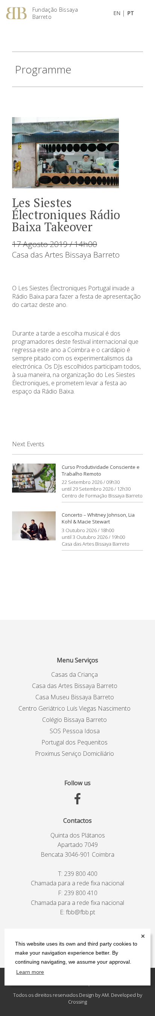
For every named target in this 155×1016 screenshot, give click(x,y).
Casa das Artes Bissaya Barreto (66, 254)
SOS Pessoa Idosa (75, 731)
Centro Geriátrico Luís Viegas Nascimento (74, 708)
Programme (43, 69)
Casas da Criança (74, 674)
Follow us (77, 783)
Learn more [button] (30, 972)
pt (130, 13)
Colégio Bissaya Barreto (74, 719)
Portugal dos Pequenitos (74, 742)
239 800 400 (80, 874)
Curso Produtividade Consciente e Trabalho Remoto (101, 470)
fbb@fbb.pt (80, 912)
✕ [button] (143, 936)
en (116, 13)
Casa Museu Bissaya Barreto (74, 697)
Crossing (77, 1001)
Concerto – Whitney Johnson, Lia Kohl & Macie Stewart (98, 518)
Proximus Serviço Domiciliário (74, 753)
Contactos (77, 820)
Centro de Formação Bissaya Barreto (102, 495)
